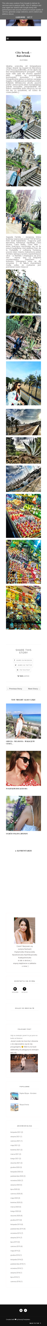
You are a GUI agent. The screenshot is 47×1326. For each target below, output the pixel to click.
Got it (29, 17)
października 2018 (16, 1264)
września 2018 (15, 1268)
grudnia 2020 (15, 1167)
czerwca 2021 (15, 1141)
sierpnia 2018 (15, 1273)
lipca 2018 (13, 1277)
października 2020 (16, 1176)
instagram (15, 992)
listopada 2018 (15, 1259)
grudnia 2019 (15, 1220)
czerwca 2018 (15, 1281)
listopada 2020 (15, 1172)
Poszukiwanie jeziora (16, 789)
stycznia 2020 (15, 1216)
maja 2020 (14, 1198)
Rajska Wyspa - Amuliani (28, 1093)
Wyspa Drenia (24, 1105)
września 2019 (15, 1233)
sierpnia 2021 (15, 1136)
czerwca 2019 (15, 1246)
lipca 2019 (13, 1242)
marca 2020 (14, 1207)
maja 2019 (14, 1251)
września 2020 (15, 1180)
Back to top (35, 1323)
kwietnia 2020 (15, 1202)
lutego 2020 (14, 1211)
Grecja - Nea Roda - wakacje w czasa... (20, 742)
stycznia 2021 (15, 1163)
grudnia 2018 (15, 1255)
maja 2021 (14, 1145)
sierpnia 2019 (15, 1237)
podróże (26, 676)
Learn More (20, 17)
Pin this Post (25, 670)
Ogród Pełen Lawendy (17, 834)
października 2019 (16, 1229)
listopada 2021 (15, 1132)
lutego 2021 (14, 1158)
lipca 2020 (13, 1189)
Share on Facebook (24, 660)
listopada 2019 (15, 1224)
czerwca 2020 (15, 1194)
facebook (24, 992)
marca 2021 (14, 1154)
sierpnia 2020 (15, 1185)
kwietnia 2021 (15, 1150)
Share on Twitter (25, 665)
